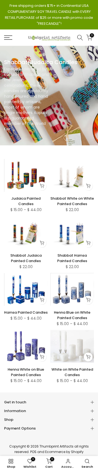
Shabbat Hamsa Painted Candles (72, 258)
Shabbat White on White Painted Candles (72, 201)
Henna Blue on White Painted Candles (72, 315)
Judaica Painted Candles (26, 201)
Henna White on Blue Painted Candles (26, 372)
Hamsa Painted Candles (26, 312)
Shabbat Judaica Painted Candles (26, 258)
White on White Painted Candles (72, 372)
